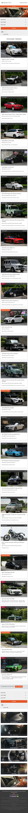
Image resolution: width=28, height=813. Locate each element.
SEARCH (14, 28)
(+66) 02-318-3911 (14, 794)
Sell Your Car (19, 686)
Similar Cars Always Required (20, 283)
